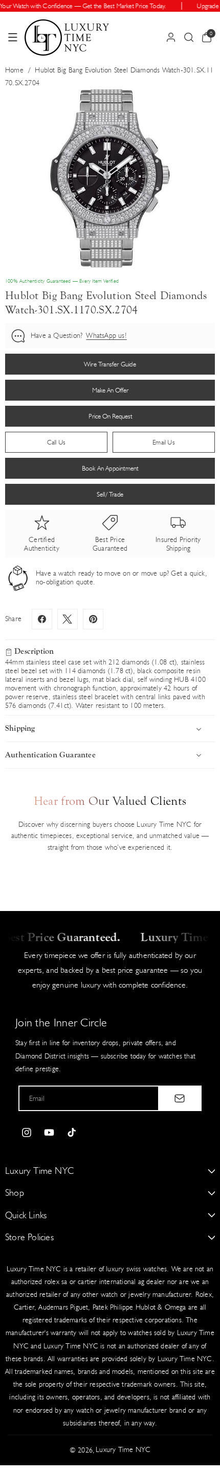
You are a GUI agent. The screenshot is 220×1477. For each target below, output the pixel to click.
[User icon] (171, 37)
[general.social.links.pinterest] (93, 619)
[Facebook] (42, 619)
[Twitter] (67, 619)
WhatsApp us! (106, 335)
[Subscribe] (179, 1098)
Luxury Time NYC (123, 1449)
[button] (12, 37)
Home (14, 70)
